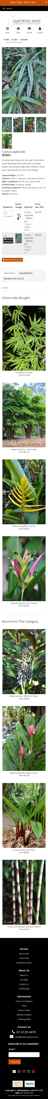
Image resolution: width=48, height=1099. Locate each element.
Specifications (26, 273)
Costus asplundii (14, 42)
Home (6, 39)
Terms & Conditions (24, 1001)
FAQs (24, 1006)
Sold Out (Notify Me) (8, 240)
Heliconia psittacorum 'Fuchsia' (24, 603)
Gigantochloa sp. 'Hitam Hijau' (24, 449)
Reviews (8, 278)
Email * (12, 1049)
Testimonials (24, 988)
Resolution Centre (24, 962)
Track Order (24, 958)
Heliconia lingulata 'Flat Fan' (24, 526)
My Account (24, 953)
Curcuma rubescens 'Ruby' (24, 849)
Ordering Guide (24, 1019)
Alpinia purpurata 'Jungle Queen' (24, 773)
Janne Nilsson (35, 1095)
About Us (24, 975)
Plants (15, 39)
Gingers (24, 39)
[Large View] (7, 124)
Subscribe (15, 1062)
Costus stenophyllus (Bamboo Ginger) (24, 926)
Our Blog (24, 979)
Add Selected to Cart (13, 259)
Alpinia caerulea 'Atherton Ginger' (24, 696)
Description (9, 273)
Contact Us (24, 984)
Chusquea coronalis (24, 372)
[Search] (3, 8)
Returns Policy (24, 1010)
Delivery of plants (24, 1014)
